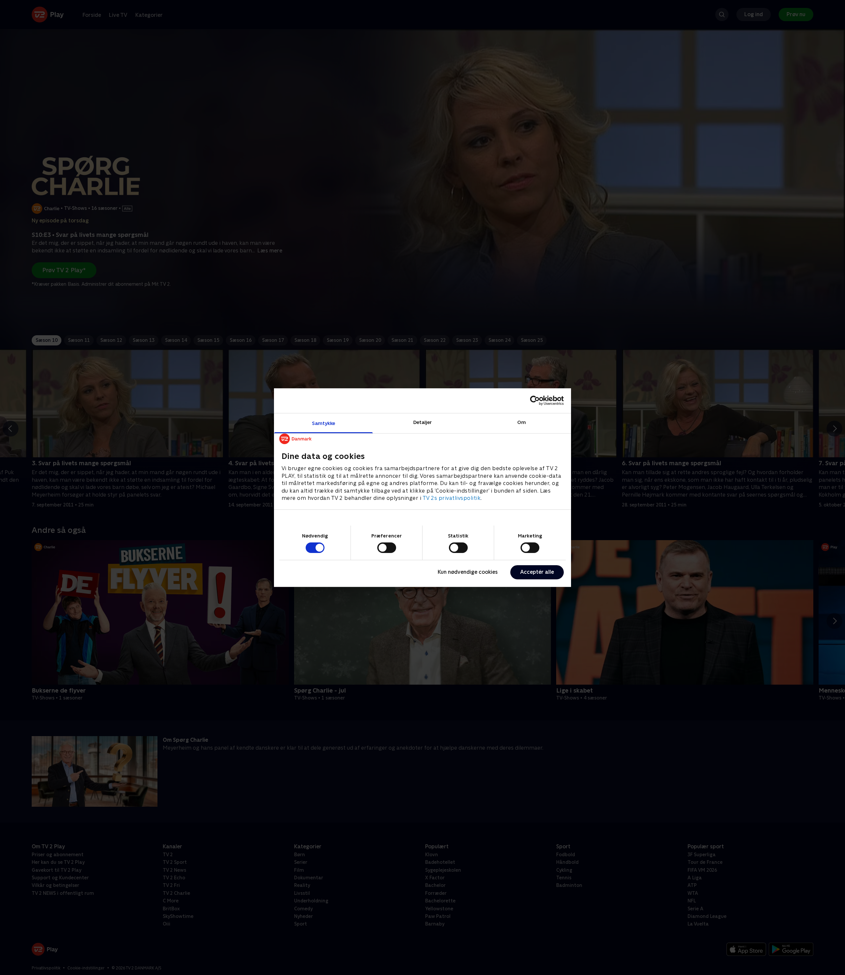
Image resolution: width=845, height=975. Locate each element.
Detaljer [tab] (422, 422)
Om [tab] (521, 422)
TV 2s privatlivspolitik (451, 498)
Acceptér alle (537, 572)
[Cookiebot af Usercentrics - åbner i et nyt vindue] (535, 401)
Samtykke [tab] (323, 423)
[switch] (386, 547)
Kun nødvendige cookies (468, 572)
